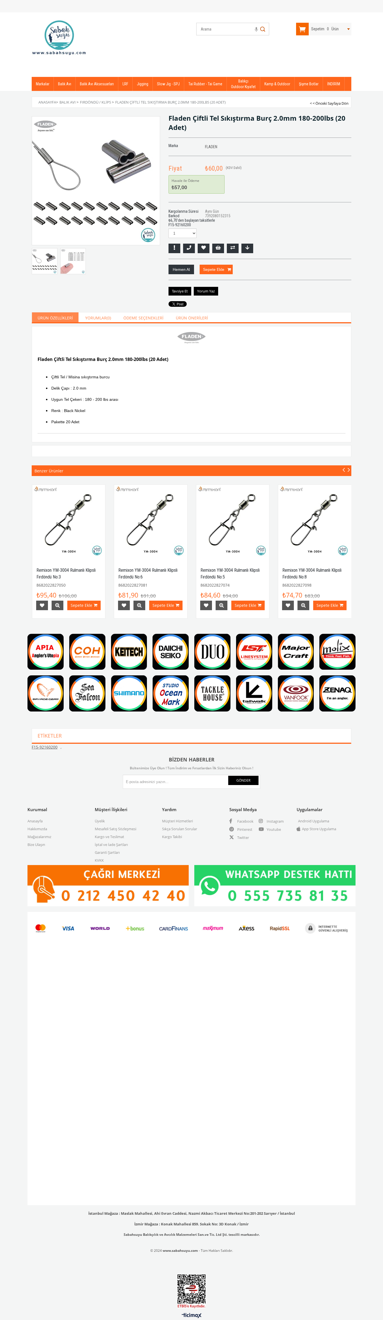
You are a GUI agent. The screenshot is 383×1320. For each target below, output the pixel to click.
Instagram (275, 821)
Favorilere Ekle (42, 605)
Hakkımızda (37, 828)
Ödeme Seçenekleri (143, 318)
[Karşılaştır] (233, 248)
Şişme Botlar (309, 84)
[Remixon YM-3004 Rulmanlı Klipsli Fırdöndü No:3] (68, 521)
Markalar (42, 84)
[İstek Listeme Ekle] (218, 248)
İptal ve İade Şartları (111, 844)
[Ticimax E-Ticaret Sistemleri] (192, 1316)
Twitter (242, 837)
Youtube (273, 829)
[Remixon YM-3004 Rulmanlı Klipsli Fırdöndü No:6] (150, 521)
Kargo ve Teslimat (109, 836)
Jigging (142, 84)
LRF (125, 84)
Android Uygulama (313, 820)
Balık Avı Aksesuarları (97, 84)
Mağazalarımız (39, 836)
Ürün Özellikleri (55, 318)
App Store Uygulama (319, 828)
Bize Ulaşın (36, 844)
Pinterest (244, 829)
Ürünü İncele (57, 605)
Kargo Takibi (172, 836)
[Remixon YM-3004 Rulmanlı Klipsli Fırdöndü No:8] (314, 521)
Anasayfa (35, 820)
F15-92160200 (44, 747)
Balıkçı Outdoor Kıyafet (243, 84)
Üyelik (100, 820)
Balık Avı (64, 84)
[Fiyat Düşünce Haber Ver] (247, 248)
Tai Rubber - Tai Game (205, 84)
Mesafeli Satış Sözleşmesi (115, 828)
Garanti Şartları (107, 852)
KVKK (99, 860)
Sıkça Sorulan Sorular (179, 828)
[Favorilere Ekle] (203, 248)
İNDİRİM (333, 84)
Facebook (244, 821)
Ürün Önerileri (192, 318)
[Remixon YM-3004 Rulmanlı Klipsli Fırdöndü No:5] (232, 521)
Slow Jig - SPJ (168, 84)
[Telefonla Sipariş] (189, 248)
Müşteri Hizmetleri (177, 820)
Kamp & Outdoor (277, 84)
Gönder (243, 780)
